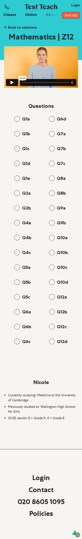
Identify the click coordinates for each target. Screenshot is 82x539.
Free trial (71, 15)
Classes (9, 14)
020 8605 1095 (41, 502)
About (51, 14)
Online (31, 14)
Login (41, 478)
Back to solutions (20, 27)
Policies (41, 513)
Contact (41, 490)
